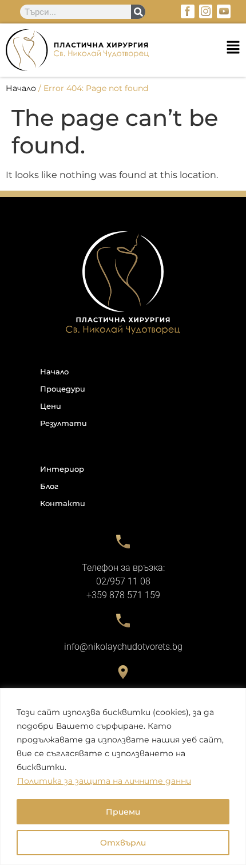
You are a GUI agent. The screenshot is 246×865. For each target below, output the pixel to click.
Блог (49, 486)
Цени (50, 405)
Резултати (63, 423)
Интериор (62, 468)
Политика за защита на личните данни (104, 781)
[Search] (138, 12)
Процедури (62, 388)
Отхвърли (123, 843)
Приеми (123, 812)
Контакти (62, 503)
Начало (21, 88)
